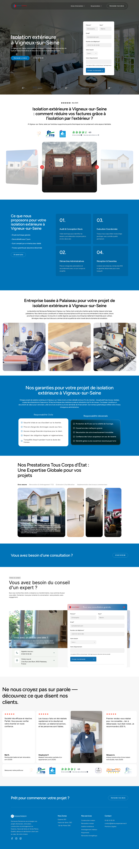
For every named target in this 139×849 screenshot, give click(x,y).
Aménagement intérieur (89, 829)
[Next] (97, 167)
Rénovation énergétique (89, 836)
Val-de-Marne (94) (64, 825)
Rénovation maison (87, 823)
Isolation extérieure (87, 826)
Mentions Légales (110, 826)
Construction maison (88, 820)
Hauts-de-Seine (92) (65, 822)
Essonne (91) (62, 819)
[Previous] (42, 167)
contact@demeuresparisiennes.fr (116, 823)
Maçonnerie (85, 832)
